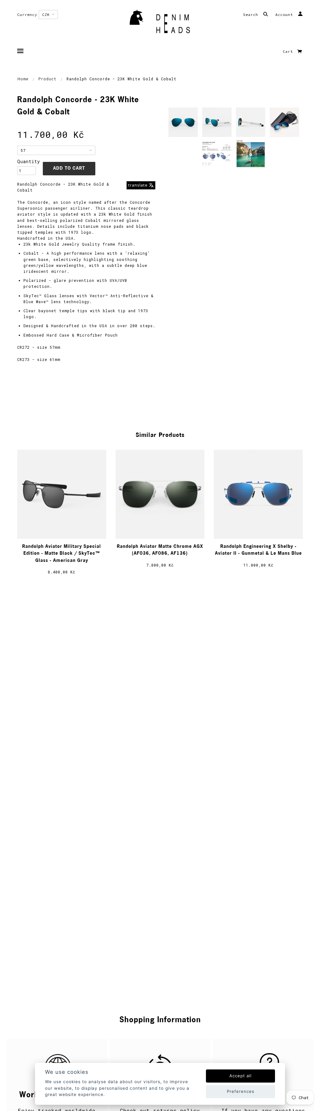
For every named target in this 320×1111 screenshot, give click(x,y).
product (47, 78)
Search (252, 14)
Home (23, 78)
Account (285, 14)
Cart (289, 51)
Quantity (26, 161)
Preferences (240, 1091)
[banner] (160, 23)
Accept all (240, 1075)
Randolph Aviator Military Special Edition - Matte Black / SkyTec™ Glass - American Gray (61, 553)
